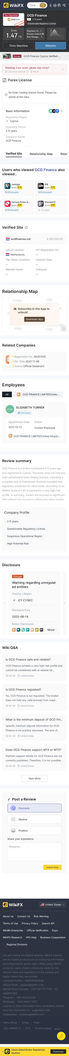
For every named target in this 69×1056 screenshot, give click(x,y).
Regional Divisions (17, 944)
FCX (27, 1028)
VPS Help (31, 937)
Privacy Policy (30, 923)
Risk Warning (41, 916)
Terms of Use (10, 923)
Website (50, 45)
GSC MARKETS (12, 1028)
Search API (48, 923)
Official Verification (37, 930)
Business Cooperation (52, 937)
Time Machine (18, 45)
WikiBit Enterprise (13, 930)
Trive (36, 1022)
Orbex (25, 1022)
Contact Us (23, 916)
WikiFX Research (12, 937)
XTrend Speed (43, 1028)
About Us (8, 916)
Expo (55, 930)
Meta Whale (10, 1022)
